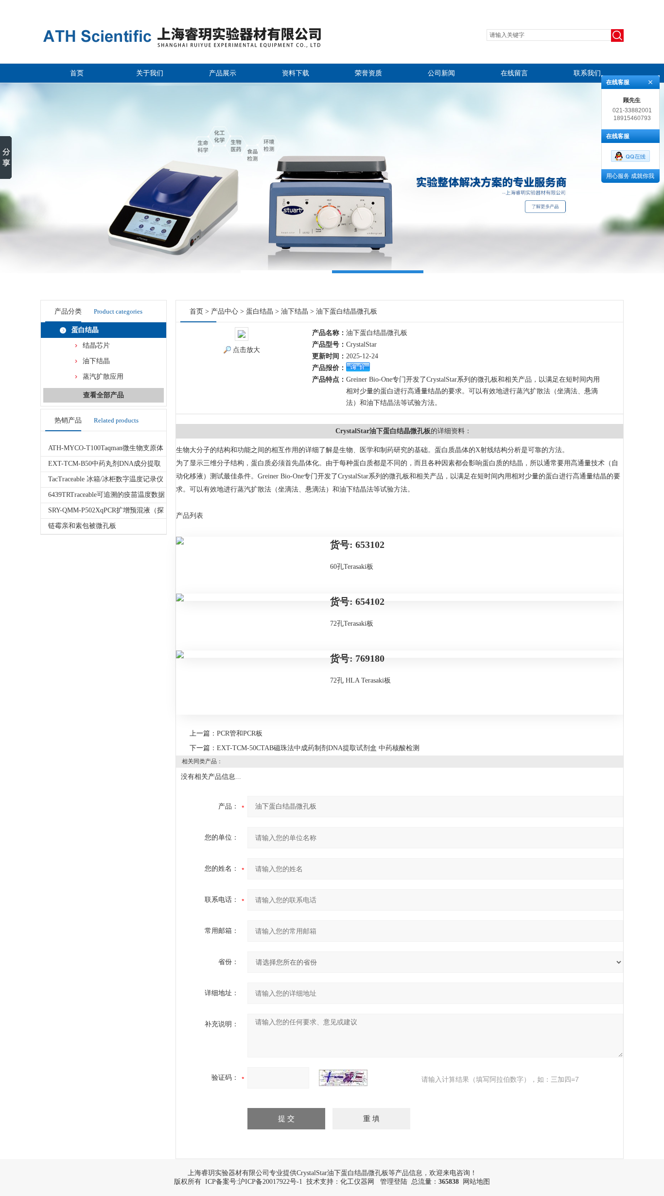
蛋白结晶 (85, 330)
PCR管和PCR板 (239, 733)
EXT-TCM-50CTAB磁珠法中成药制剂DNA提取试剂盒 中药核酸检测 (318, 748)
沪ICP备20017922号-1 (270, 1181)
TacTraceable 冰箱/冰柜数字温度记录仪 (105, 479)
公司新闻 (441, 73)
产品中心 (224, 311)
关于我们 (149, 73)
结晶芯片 (96, 345)
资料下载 (295, 73)
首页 (77, 73)
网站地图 (476, 1181)
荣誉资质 (368, 73)
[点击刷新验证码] (343, 1078)
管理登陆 (393, 1181)
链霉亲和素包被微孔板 (82, 525)
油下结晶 (96, 361)
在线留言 (514, 73)
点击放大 (246, 349)
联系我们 (587, 73)
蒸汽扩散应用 (103, 376)
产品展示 (222, 73)
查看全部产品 (103, 395)
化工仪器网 (357, 1181)
